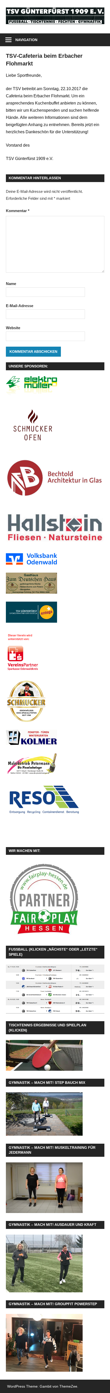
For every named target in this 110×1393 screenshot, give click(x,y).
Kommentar (17, 211)
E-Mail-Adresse (19, 306)
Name (11, 283)
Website (13, 328)
